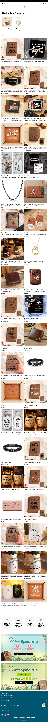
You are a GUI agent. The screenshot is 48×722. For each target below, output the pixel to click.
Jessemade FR (25, 720)
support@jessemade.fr (8, 697)
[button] (2, 4)
